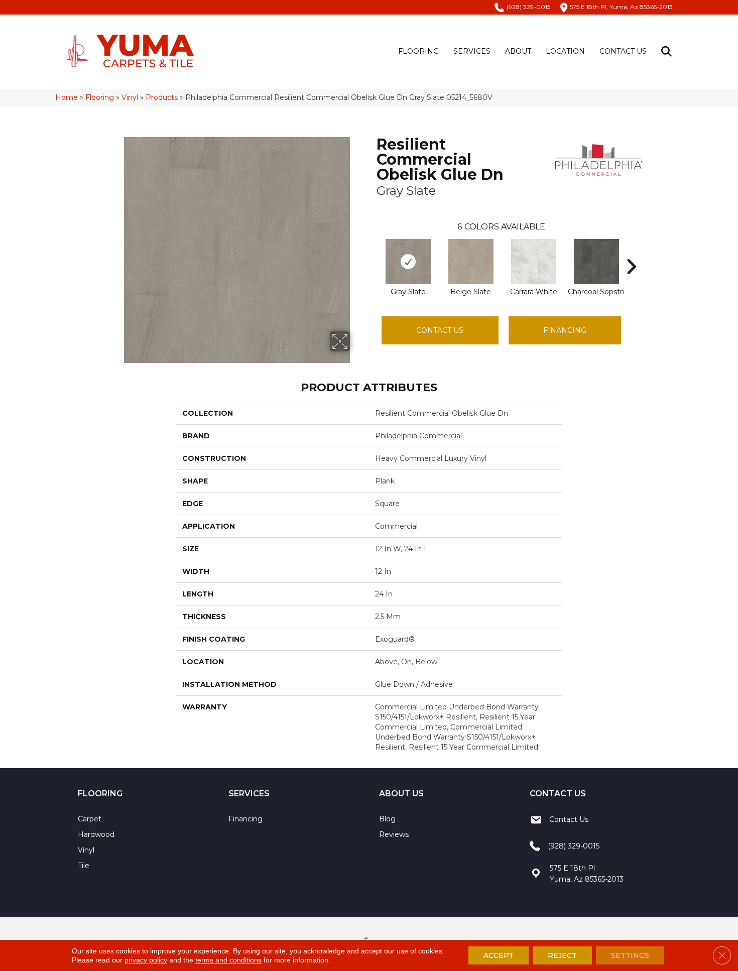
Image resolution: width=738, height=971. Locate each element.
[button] (668, 51)
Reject (562, 955)
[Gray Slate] (408, 261)
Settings (630, 955)
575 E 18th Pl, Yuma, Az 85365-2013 (621, 7)
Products (162, 97)
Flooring (418, 51)
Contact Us (623, 51)
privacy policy (146, 960)
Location (565, 51)
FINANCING (564, 330)
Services (471, 51)
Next (631, 252)
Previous (371, 252)
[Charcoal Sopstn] (596, 261)
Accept (498, 955)
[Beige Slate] (471, 261)
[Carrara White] (534, 261)
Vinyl (129, 97)
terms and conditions (228, 960)
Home (66, 97)
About (518, 51)
